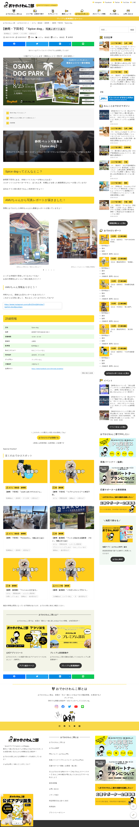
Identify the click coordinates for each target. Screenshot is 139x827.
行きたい (133, 806)
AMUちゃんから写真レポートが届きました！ (23, 118)
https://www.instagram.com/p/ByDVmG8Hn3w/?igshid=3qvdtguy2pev (24, 305)
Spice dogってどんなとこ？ (18, 112)
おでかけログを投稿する (49, 437)
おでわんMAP (118, 559)
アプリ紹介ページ (26, 665)
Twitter (117, 2)
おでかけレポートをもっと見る (117, 373)
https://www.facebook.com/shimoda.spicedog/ (47, 369)
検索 (132, 29)
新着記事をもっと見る (118, 223)
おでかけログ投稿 (133, 815)
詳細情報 (12, 123)
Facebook (108, 2)
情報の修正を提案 (87, 373)
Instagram (98, 2)
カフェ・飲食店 (44, 37)
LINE (134, 2)
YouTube (126, 2)
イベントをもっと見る (118, 427)
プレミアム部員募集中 (70, 665)
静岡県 (70, 37)
